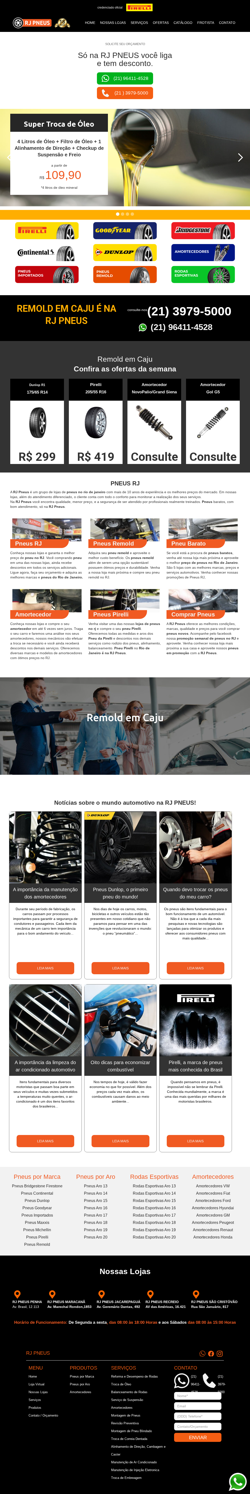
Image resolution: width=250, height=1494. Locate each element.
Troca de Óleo (121, 1384)
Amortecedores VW (213, 1186)
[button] (10, 157)
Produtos (35, 1407)
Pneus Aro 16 (95, 1208)
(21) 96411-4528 (181, 327)
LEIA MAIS (45, 968)
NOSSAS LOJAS (113, 23)
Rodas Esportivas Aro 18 (154, 1222)
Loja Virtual (36, 1384)
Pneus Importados (37, 1215)
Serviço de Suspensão (127, 1400)
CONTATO (227, 23)
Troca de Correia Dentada (129, 1439)
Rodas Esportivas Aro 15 (154, 1201)
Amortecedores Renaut (213, 1230)
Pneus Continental (37, 1193)
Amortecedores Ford (213, 1201)
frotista (205, 23)
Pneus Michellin (37, 1230)
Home (90, 23)
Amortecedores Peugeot (213, 1222)
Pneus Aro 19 (95, 1230)
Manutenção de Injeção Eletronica (135, 1470)
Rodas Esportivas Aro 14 (154, 1193)
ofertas (161, 23)
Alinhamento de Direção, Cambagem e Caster (138, 1450)
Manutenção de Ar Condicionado (134, 1462)
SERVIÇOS (139, 23)
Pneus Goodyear (37, 1208)
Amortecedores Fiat (213, 1193)
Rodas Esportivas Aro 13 (154, 1186)
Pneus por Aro (95, 1176)
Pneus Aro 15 (95, 1201)
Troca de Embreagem (126, 1478)
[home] (41, 22)
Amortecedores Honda (212, 1237)
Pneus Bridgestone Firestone (37, 1186)
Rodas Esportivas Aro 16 (154, 1208)
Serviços (35, 1400)
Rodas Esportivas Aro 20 (154, 1237)
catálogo (183, 23)
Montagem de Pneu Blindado (131, 1431)
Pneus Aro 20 (95, 1237)
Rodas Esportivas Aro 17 (154, 1215)
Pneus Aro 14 (95, 1193)
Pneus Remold (37, 1244)
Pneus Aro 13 (95, 1186)
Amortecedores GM (213, 1215)
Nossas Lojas (38, 1392)
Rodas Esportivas (154, 1176)
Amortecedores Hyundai (213, 1208)
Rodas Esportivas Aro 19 (154, 1230)
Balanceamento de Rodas (129, 1392)
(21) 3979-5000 (189, 311)
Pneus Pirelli (37, 1237)
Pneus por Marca (37, 1176)
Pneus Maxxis (37, 1222)
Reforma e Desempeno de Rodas (134, 1376)
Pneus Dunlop (37, 1201)
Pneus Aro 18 (95, 1222)
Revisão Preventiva (125, 1423)
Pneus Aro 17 (95, 1215)
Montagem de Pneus (125, 1415)
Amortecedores (213, 1176)
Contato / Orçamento (43, 1415)
